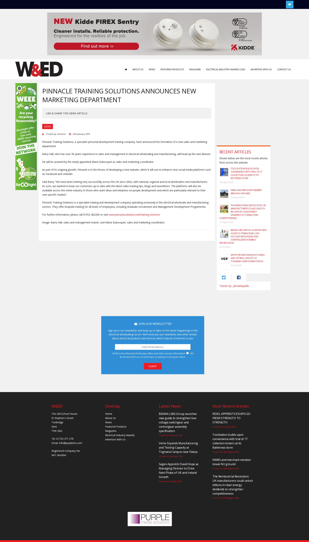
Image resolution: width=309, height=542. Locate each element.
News (152, 69)
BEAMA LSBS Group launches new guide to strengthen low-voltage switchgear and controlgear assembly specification (242, 236)
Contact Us (284, 69)
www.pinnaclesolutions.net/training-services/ (134, 214)
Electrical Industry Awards (120, 435)
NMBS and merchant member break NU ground (246, 192)
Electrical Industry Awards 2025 (225, 69)
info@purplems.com (70, 443)
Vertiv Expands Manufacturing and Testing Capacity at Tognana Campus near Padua (248, 258)
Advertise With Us (261, 69)
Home (108, 413)
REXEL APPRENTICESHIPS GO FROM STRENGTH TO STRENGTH (231, 418)
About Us (137, 69)
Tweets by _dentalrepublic (234, 286)
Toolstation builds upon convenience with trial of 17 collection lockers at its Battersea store (246, 173)
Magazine (195, 69)
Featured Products (172, 69)
